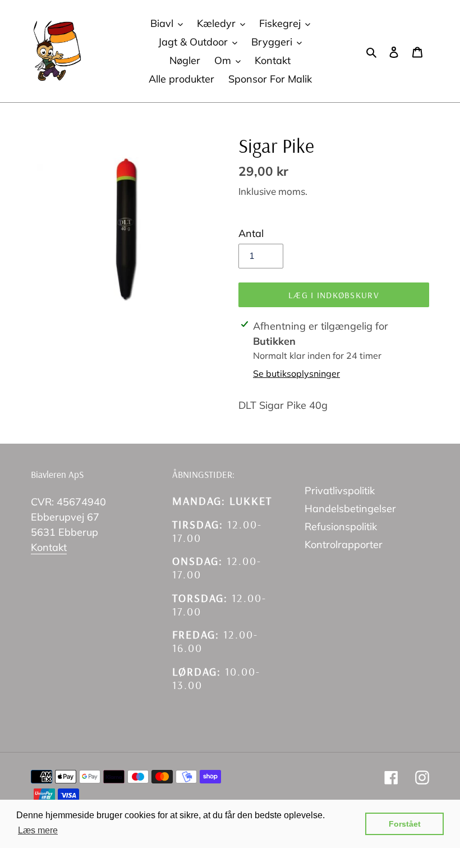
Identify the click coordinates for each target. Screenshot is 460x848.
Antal (251, 233)
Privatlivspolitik (340, 490)
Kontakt (49, 547)
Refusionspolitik (341, 526)
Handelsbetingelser (350, 508)
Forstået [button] (405, 823)
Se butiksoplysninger (296, 373)
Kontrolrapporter (344, 544)
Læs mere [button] (38, 830)
